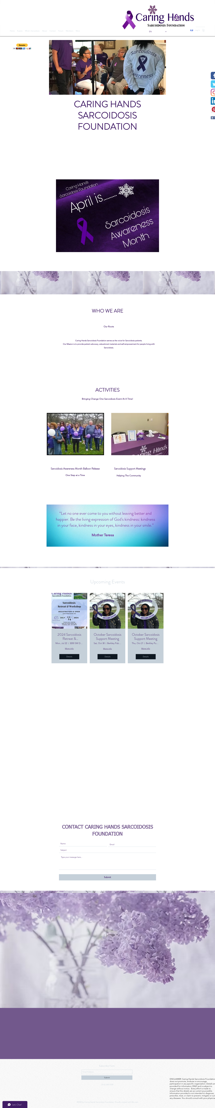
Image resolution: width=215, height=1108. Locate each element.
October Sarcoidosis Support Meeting (107, 637)
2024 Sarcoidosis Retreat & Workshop (69, 637)
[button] (203, 30)
